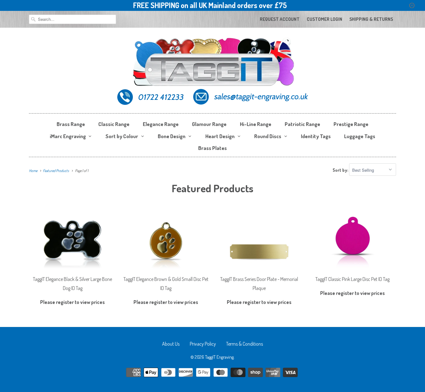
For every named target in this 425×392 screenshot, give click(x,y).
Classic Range (113, 124)
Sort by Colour (121, 136)
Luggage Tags (359, 136)
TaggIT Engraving (219, 357)
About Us (171, 344)
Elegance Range (161, 124)
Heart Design (220, 136)
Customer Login (324, 19)
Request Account (280, 19)
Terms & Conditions (244, 344)
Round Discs (267, 136)
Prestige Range (351, 124)
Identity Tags (316, 136)
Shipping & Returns (371, 19)
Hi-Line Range (255, 124)
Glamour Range (209, 124)
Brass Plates (212, 148)
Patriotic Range (302, 124)
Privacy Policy (203, 344)
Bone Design (171, 136)
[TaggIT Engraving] (212, 72)
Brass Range (71, 124)
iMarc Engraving (68, 136)
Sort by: (341, 170)
